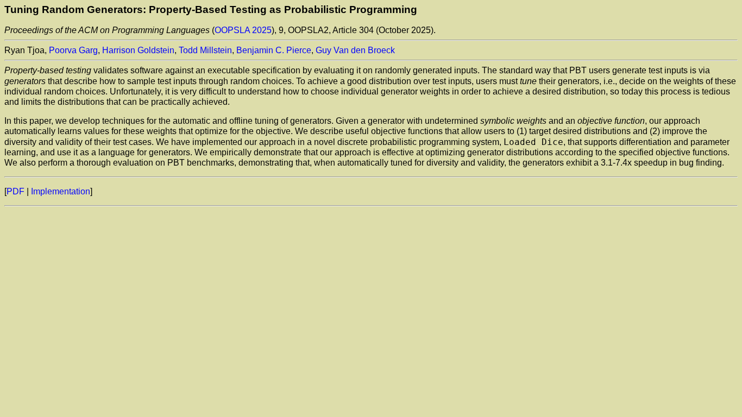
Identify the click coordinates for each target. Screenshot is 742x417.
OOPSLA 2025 (243, 30)
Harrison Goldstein (138, 50)
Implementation (60, 191)
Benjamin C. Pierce (273, 50)
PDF (15, 191)
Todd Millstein (205, 50)
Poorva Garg (73, 50)
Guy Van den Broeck (355, 50)
